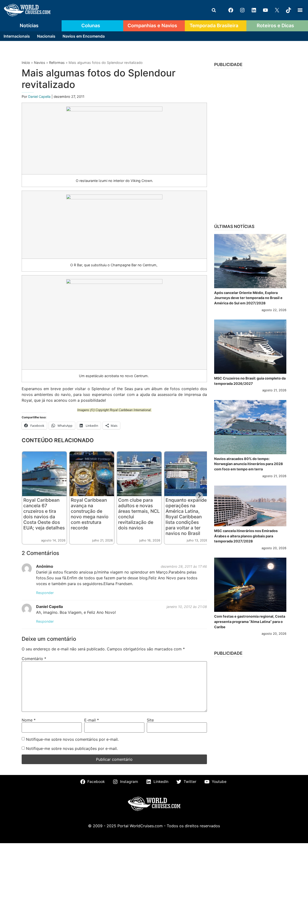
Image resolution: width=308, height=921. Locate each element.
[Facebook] (231, 10)
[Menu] (300, 10)
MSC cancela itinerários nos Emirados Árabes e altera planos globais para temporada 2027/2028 (246, 536)
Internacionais (17, 36)
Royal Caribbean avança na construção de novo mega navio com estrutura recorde (90, 514)
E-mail (91, 720)
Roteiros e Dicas (275, 25)
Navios (39, 62)
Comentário (34, 659)
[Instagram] (242, 10)
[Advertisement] (250, 144)
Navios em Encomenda (84, 36)
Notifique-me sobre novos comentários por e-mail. (72, 739)
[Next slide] (199, 496)
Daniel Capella (39, 96)
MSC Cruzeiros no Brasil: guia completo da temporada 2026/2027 (250, 381)
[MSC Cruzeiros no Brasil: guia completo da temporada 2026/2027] (250, 347)
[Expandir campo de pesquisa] (214, 10)
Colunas (90, 25)
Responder (45, 593)
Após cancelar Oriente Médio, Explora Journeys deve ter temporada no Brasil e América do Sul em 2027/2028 (248, 298)
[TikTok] (288, 10)
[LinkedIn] (254, 10)
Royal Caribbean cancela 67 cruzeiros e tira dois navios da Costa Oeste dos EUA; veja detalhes (44, 514)
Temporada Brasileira (214, 25)
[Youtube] (265, 10)
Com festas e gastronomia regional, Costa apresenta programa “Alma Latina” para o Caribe (249, 621)
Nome (29, 720)
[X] (277, 10)
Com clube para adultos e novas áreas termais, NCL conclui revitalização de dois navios (139, 514)
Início (26, 62)
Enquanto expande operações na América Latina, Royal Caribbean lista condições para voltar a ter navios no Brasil (186, 516)
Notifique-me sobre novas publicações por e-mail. (72, 748)
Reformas (57, 62)
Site (150, 720)
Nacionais (46, 36)
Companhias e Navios (152, 25)
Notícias (29, 25)
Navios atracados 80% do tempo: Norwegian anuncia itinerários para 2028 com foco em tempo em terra (248, 464)
